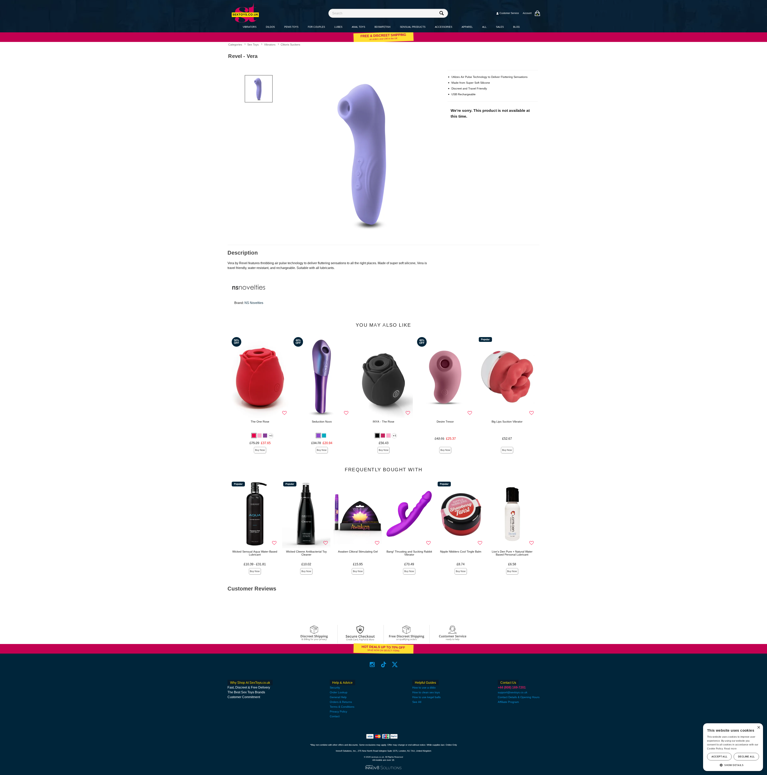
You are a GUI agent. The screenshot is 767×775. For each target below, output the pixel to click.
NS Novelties (253, 303)
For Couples (316, 26)
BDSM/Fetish (382, 26)
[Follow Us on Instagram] (372, 664)
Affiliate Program (508, 702)
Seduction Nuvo (322, 421)
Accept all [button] (719, 756)
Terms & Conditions (342, 707)
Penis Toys (291, 26)
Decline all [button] (746, 756)
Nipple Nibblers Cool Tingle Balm (460, 551)
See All (416, 702)
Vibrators (249, 26)
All (484, 26)
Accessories (443, 26)
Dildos (270, 26)
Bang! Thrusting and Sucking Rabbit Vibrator (409, 553)
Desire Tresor (445, 421)
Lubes (338, 26)
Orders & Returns (341, 702)
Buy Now (260, 450)
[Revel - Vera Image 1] (368, 154)
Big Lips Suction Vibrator (507, 421)
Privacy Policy (338, 711)
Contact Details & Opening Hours (518, 697)
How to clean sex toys (426, 692)
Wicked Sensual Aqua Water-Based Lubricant (254, 553)
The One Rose (260, 421)
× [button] (758, 727)
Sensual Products (412, 26)
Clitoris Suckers (290, 44)
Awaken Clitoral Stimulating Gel (358, 551)
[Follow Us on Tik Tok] (383, 664)
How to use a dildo (424, 687)
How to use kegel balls (426, 697)
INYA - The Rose (383, 421)
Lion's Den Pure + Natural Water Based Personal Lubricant (512, 553)
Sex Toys (253, 44)
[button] (254, 435)
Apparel (467, 26)
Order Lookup (338, 692)
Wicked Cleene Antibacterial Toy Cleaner (306, 553)
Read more (730, 748)
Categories (235, 44)
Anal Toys (358, 26)
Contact (335, 716)
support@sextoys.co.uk (512, 692)
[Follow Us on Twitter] (395, 664)
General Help (338, 697)
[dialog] (733, 747)
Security (335, 687)
